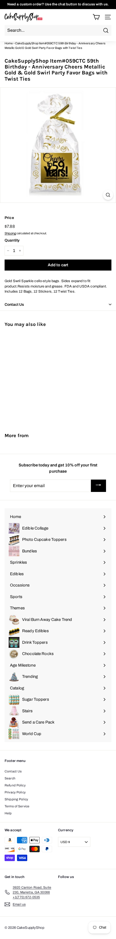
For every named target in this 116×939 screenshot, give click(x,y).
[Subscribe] (98, 486)
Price (9, 218)
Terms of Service (17, 806)
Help (8, 813)
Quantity (12, 240)
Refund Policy (15, 785)
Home (9, 43)
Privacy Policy (15, 792)
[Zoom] (108, 195)
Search (10, 778)
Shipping (10, 233)
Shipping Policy (16, 799)
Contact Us (13, 771)
